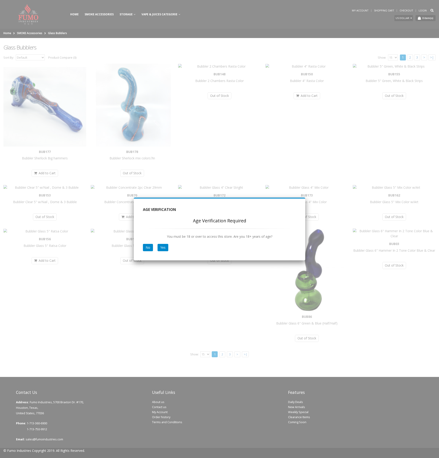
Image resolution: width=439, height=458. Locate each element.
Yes (163, 247)
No (148, 247)
